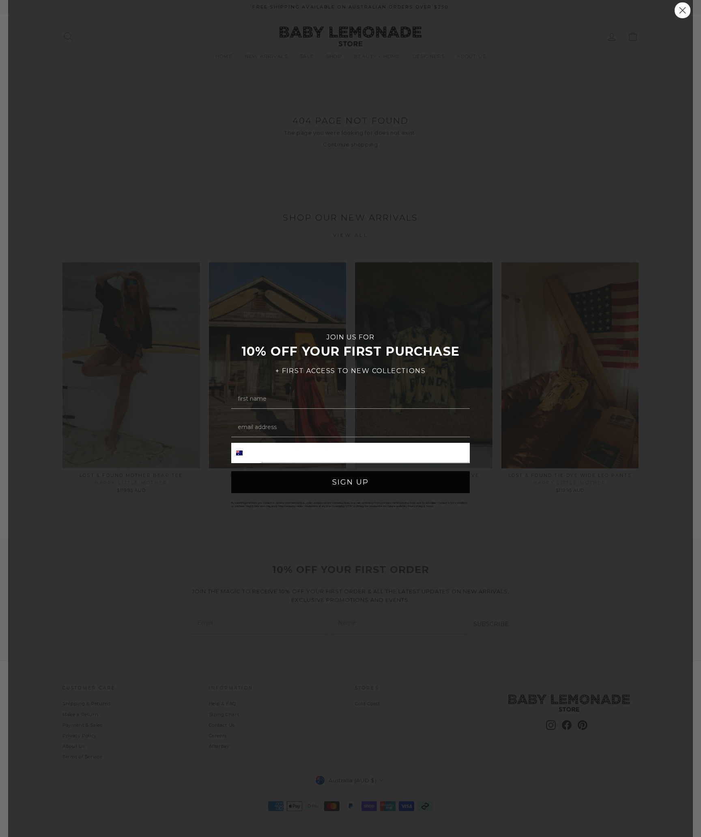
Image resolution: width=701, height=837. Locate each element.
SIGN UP (350, 482)
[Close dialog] (682, 10)
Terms (429, 506)
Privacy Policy (415, 506)
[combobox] (246, 453)
